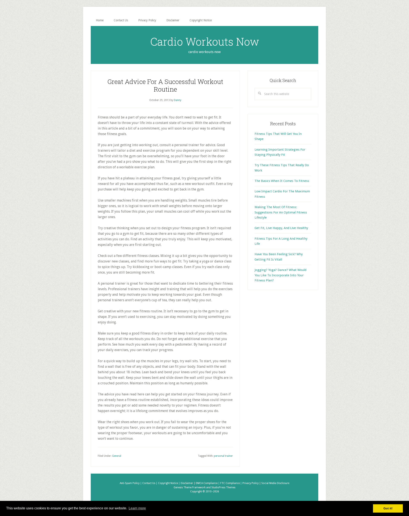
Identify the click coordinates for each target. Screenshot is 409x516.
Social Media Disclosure (275, 483)
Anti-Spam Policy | (131, 483)
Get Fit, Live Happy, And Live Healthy (281, 228)
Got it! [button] (388, 508)
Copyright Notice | (169, 483)
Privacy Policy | (251, 483)
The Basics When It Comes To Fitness (282, 181)
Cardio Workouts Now (204, 42)
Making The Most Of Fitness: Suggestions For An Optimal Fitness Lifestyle (281, 212)
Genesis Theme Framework (190, 487)
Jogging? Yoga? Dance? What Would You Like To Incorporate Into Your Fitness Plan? (280, 275)
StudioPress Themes (223, 487)
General (116, 455)
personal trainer (223, 455)
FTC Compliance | (231, 483)
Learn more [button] (137, 508)
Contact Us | (150, 483)
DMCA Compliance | (208, 483)
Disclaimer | (188, 483)
